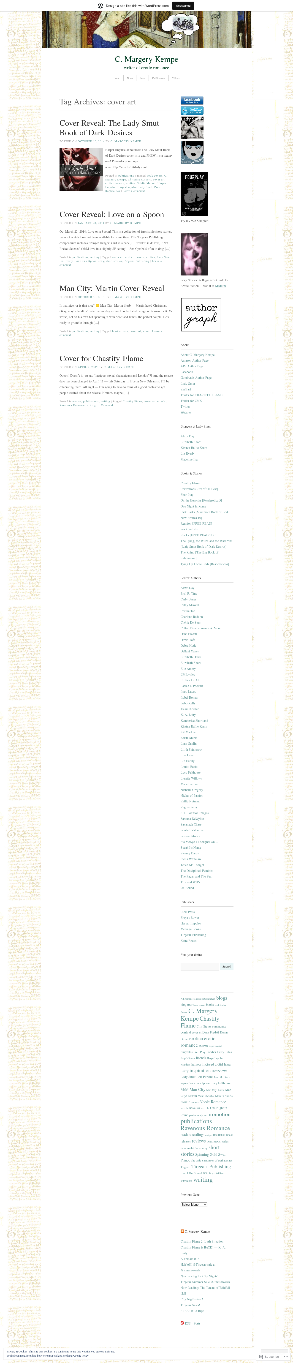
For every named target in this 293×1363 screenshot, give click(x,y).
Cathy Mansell (190, 605)
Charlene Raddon (192, 616)
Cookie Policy (81, 1355)
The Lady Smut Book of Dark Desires (211, 1160)
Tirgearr (185, 1167)
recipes (208, 1135)
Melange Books (191, 929)
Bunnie (184, 1012)
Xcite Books (188, 940)
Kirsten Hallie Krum (194, 447)
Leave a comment (134, 191)
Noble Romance (213, 1101)
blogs (221, 997)
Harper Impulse (191, 923)
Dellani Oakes (190, 651)
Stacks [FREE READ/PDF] (199, 535)
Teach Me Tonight (192, 865)
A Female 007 (190, 1259)
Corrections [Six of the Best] (199, 489)
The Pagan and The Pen (196, 876)
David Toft (188, 640)
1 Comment (105, 405)
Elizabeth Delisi (191, 657)
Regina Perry (189, 807)
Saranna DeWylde (192, 818)
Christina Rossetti (139, 179)
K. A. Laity (188, 714)
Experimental (215, 1045)
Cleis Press (188, 912)
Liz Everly (66, 261)
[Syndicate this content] (182, 1231)
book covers (155, 175)
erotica (130, 183)
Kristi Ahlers (189, 738)
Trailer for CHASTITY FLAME (202, 395)
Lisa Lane (187, 755)
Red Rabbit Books (223, 1135)
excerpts (203, 1045)
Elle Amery (188, 668)
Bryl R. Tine (189, 593)
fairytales (187, 1052)
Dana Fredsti (189, 634)
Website (186, 412)
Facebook (187, 372)
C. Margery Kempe (146, 58)
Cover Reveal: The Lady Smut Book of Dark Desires (109, 127)
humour (196, 1064)
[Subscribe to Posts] (182, 1323)
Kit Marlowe (189, 732)
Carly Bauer (188, 599)
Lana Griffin (189, 743)
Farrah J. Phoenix (192, 686)
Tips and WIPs (190, 882)
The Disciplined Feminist (197, 870)
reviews (199, 1140)
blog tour (187, 1004)
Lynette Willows (191, 778)
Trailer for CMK (191, 400)
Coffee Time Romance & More (201, 628)
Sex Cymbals (189, 529)
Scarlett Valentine (192, 830)
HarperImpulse (127, 187)
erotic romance (114, 183)
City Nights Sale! (192, 1299)
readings (198, 1134)
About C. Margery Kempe (197, 354)
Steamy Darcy (190, 853)
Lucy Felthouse (191, 772)
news (146, 331)
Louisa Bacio (189, 766)
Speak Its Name (191, 847)
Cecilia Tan (188, 611)
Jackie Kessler (190, 709)
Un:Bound (187, 888)
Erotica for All (190, 680)
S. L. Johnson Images (195, 813)
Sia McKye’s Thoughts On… (199, 842)
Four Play (187, 494)
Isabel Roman (189, 697)
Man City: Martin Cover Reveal (112, 287)
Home (117, 78)
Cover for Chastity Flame (101, 357)
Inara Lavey (188, 691)
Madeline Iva (189, 459)
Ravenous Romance (72, 405)
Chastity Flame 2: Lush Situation (202, 1241)
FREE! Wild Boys (192, 1310)
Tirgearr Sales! (190, 1305)
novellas (194, 1108)
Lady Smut (145, 187)
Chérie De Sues (191, 622)
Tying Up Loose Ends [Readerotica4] (205, 564)
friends (201, 1057)
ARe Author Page (192, 366)
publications (126, 175)
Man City (197, 1089)
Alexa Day (187, 436)
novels (161, 401)
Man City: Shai (206, 1096)
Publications (158, 78)
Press (142, 78)
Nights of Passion (192, 795)
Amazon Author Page (195, 360)
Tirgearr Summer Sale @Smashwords (205, 1282)
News (130, 78)
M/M (185, 1089)
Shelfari (186, 389)
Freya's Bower (190, 917)
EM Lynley (188, 674)
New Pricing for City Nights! (199, 1276)
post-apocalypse (197, 1115)
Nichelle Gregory (192, 790)
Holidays (185, 1064)
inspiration (200, 1070)
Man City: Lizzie (215, 1090)
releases (186, 1141)
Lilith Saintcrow (191, 749)
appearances (208, 998)
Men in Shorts (224, 1096)
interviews (219, 1070)
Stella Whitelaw (191, 859)
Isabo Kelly (188, 703)
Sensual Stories (190, 836)
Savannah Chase (191, 824)
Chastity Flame (132, 401)
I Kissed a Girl (212, 1064)
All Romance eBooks (191, 998)
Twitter (185, 406)
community (219, 1026)
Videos (175, 78)
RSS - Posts (192, 1323)
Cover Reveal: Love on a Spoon (112, 213)
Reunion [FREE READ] (196, 523)
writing (95, 257)
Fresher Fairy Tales (219, 1052)
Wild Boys (209, 1173)
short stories (114, 261)
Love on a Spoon (86, 261)
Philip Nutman (190, 801)
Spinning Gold (206, 1154)
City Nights (204, 1026)
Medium (220, 286)
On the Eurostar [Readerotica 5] (201, 500)
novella (184, 1108)
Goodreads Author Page (196, 377)
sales (225, 1141)
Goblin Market (146, 183)
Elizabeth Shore (191, 442)
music (185, 1101)
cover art (159, 179)
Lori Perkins (204, 1076)
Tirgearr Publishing (136, 261)
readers (186, 1134)
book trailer (220, 1004)
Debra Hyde (188, 645)
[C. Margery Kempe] (146, 46)
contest (186, 1032)
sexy (101, 261)
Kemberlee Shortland (194, 720)
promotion (219, 1114)
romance (214, 1141)
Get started (183, 5)
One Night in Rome (193, 506)
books (210, 1004)
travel (184, 1173)
